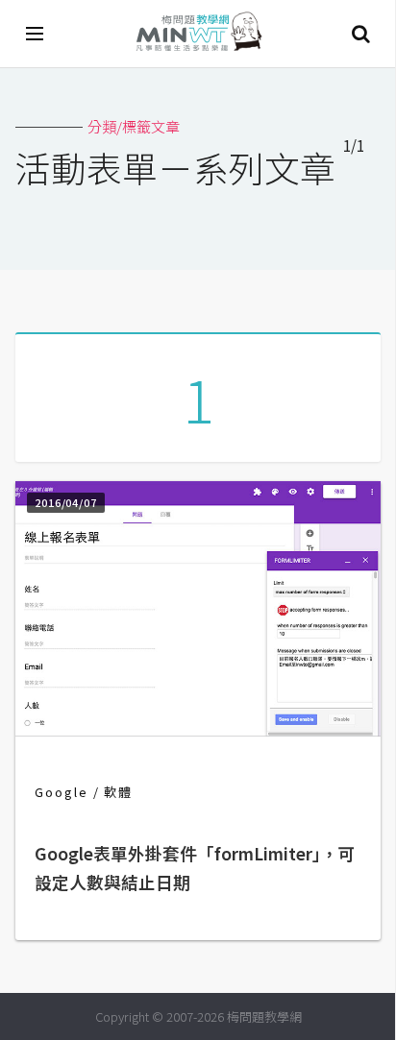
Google (61, 792)
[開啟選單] (35, 33)
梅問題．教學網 (198, 34)
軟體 (118, 792)
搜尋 (360, 33)
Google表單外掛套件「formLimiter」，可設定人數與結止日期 (195, 867)
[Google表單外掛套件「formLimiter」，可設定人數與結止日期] (198, 730)
